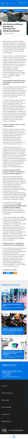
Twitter (8, 273)
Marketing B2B (5, 400)
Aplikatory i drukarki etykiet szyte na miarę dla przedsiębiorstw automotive (13, 329)
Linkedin (11, 273)
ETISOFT (5, 10)
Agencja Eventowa (6, 421)
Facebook (4, 273)
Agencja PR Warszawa (7, 393)
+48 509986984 (6, 375)
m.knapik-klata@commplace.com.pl (11, 376)
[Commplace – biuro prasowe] (8, 3)
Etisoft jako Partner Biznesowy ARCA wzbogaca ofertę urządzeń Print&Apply (12, 353)
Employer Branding (6, 407)
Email (15, 273)
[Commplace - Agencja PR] (12, 430)
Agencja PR (4, 386)
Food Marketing (5, 414)
